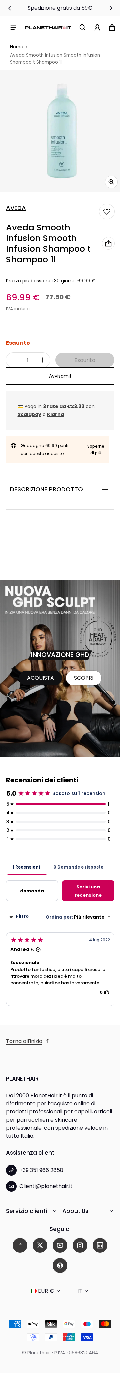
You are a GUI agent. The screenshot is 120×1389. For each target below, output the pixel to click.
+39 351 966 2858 (41, 1170)
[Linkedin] (100, 1245)
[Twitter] (40, 1245)
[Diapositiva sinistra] (9, 8)
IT (79, 1291)
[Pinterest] (60, 1265)
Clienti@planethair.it (46, 1186)
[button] (82, 27)
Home (16, 47)
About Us (75, 1211)
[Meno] (13, 360)
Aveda (16, 208)
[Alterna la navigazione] (13, 27)
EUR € (46, 1291)
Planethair (38, 1353)
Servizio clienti (26, 1211)
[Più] (42, 360)
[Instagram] (80, 1245)
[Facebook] (20, 1245)
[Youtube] (60, 1245)
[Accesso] (97, 27)
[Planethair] (48, 27)
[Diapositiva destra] (110, 8)
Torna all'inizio (24, 1041)
